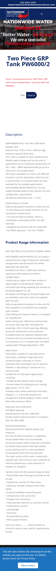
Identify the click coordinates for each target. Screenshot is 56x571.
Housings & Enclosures (22, 79)
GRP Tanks (38, 79)
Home (8, 79)
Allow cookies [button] (28, 565)
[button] (36, 558)
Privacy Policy (28, 558)
